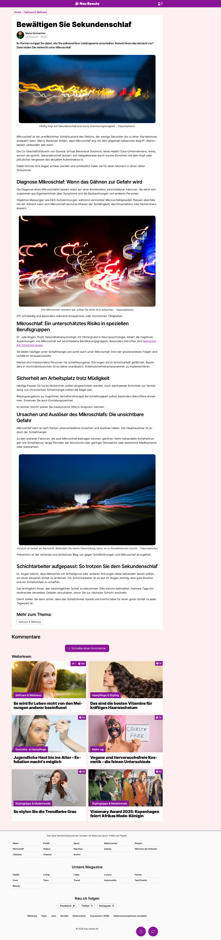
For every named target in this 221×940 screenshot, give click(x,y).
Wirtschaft (18, 849)
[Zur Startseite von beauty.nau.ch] (87, 3)
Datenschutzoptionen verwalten (130, 916)
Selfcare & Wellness (35, 12)
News (16, 843)
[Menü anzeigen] (160, 3)
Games (107, 849)
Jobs (53, 916)
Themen (47, 854)
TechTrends (141, 880)
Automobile (110, 880)
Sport (76, 843)
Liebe (76, 874)
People (138, 843)
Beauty (16, 886)
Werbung (32, 916)
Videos (46, 849)
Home (17, 12)
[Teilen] (141, 931)
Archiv (77, 854)
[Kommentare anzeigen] (153, 931)
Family (138, 874)
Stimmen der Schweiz (146, 849)
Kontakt (64, 916)
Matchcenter (110, 843)
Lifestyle (17, 854)
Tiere (45, 880)
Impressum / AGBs (99, 916)
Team (44, 916)
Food (15, 880)
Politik (46, 843)
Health (16, 874)
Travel (77, 880)
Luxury (107, 874)
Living (46, 874)
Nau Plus (78, 849)
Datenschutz (79, 916)
